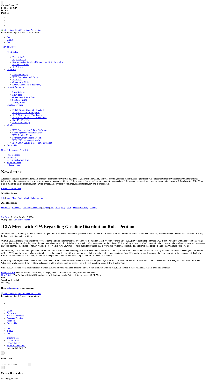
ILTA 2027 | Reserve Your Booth (27, 115)
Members (11, 125)
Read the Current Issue (11, 188)
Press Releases (18, 92)
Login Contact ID (9, 8)
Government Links (20, 82)
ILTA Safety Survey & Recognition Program (32, 143)
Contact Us (12, 145)
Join (8, 37)
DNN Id (5, 10)
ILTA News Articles (22, 219)
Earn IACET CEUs (21, 120)
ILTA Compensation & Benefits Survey (29, 130)
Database (5, 13)
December (5, 207)
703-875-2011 (13, 340)
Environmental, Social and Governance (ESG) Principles (37, 62)
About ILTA (12, 52)
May (14, 198)
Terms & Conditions (16, 345)
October (26, 207)
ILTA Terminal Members (23, 135)
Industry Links (18, 102)
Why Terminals (19, 59)
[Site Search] (7, 17)
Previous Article (8, 272)
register (16, 288)
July (3, 198)
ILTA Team (17, 67)
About (9, 310)
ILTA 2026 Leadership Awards (26, 140)
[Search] (29, 364)
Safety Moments (19, 100)
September (36, 207)
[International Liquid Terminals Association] (21, 30)
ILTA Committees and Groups (25, 77)
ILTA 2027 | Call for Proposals (26, 112)
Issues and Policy (20, 74)
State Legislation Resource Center (27, 132)
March (26, 198)
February (35, 198)
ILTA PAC (17, 79)
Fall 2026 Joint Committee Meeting (28, 110)
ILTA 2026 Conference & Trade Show (29, 117)
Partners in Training (21, 122)
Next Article (6, 275)
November (16, 207)
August (45, 207)
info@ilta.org (12, 338)
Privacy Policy (13, 343)
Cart (9, 42)
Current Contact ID (9, 5)
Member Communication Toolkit (26, 138)
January (43, 198)
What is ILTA (18, 57)
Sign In (10, 40)
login (9, 288)
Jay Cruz (5, 217)
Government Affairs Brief (23, 97)
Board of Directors (20, 64)
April (20, 198)
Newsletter (17, 95)
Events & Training (15, 105)
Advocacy (11, 69)
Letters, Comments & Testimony (26, 84)
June (8, 198)
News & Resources (15, 87)
